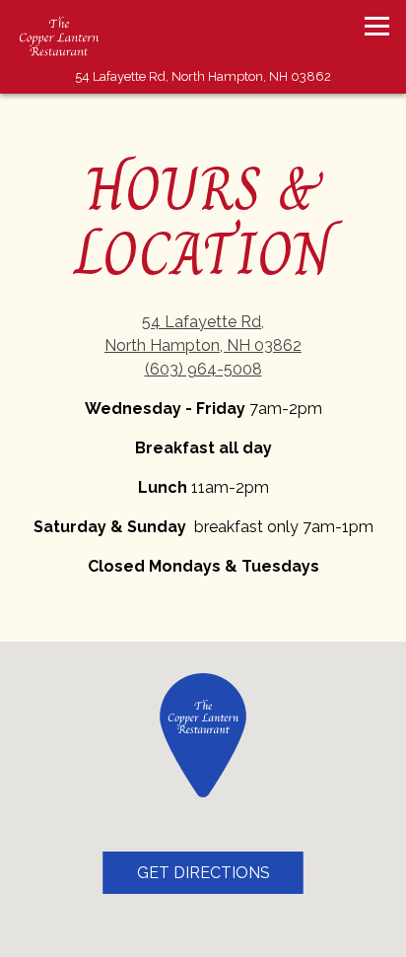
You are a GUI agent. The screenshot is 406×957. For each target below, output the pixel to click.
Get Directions (220, 872)
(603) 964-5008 (203, 369)
